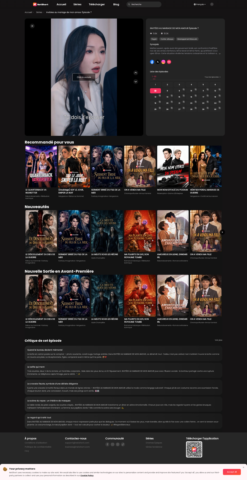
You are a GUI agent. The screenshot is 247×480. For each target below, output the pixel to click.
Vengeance (63, 196)
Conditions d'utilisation (36, 442)
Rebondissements (32, 196)
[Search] (129, 4)
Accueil (28, 12)
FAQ (27, 451)
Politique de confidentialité (38, 446)
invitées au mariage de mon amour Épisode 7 (69, 12)
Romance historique (132, 261)
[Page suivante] (222, 232)
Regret (154, 39)
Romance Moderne (180, 261)
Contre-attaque (167, 39)
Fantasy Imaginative (99, 196)
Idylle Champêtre (98, 258)
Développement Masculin (187, 39)
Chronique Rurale (131, 193)
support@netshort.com (77, 442)
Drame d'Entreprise (175, 193)
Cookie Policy (87, 475)
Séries (39, 12)
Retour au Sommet (76, 196)
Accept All (232, 471)
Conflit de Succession (209, 196)
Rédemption (162, 193)
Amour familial (145, 193)
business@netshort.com (77, 446)
